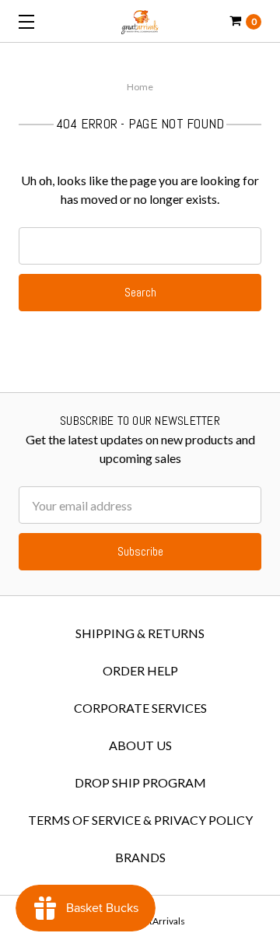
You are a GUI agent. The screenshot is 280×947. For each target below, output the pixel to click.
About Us (140, 745)
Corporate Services (140, 707)
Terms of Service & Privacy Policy (140, 819)
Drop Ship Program (140, 782)
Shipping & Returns (140, 633)
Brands (140, 857)
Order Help (140, 670)
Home (140, 87)
